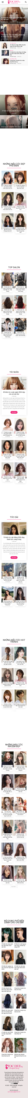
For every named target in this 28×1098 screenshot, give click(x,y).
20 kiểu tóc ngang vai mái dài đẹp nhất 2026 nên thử (7, 208)
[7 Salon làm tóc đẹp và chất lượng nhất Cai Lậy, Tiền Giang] (8, 303)
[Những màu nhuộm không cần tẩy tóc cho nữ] (20, 1045)
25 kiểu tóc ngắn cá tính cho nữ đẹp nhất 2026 (7, 456)
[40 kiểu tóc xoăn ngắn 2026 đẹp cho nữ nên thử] (14, 15)
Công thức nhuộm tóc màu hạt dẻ (20, 1011)
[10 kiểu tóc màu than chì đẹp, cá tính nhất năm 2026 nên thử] (5, 53)
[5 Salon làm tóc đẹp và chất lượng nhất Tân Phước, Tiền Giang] (8, 326)
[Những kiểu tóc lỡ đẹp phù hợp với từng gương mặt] (8, 221)
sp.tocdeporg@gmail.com (14, 1091)
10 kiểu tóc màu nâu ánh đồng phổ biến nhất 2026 (20, 859)
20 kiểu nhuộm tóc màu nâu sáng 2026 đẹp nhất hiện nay (7, 989)
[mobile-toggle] (2, 2)
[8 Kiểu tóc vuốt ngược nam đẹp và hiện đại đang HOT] (20, 935)
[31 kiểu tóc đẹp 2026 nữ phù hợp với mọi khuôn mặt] (5, 45)
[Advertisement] (14, 80)
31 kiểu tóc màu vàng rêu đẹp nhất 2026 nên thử (20, 881)
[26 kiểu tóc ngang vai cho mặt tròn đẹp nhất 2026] (20, 179)
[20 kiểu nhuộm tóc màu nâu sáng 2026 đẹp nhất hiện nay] (8, 828)
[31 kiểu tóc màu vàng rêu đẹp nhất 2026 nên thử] (20, 873)
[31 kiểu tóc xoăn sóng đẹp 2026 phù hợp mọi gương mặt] (20, 221)
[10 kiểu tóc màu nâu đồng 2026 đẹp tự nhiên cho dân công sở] (14, 32)
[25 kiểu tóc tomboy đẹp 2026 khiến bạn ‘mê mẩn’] (20, 697)
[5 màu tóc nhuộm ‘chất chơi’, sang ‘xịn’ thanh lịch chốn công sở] (20, 759)
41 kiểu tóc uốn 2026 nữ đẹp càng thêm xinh (7, 1034)
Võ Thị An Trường (4, 21)
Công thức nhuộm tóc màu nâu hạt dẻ (7, 1055)
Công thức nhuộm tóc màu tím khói (20, 988)
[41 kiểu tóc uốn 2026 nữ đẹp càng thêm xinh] (8, 1023)
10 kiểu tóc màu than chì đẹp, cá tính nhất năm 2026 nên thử (18, 53)
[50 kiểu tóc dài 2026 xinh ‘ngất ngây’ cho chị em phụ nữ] (20, 571)
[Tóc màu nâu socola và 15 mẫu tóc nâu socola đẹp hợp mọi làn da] (8, 805)
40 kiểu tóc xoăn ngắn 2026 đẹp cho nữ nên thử (14, 393)
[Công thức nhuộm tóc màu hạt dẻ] (20, 1001)
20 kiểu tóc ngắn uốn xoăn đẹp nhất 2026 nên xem (20, 456)
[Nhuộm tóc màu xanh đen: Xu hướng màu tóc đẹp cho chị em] (8, 1001)
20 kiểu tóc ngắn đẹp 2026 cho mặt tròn (20, 208)
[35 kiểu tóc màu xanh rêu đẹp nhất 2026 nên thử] (8, 935)
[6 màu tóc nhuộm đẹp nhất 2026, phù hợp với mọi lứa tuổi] (8, 850)
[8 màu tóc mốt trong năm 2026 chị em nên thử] (11, 121)
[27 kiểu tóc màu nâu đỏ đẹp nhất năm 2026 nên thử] (14, 105)
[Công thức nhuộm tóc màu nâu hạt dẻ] (8, 1045)
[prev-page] (12, 711)
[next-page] (15, 711)
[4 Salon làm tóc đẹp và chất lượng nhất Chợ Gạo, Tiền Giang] (20, 303)
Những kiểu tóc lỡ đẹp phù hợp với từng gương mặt (7, 229)
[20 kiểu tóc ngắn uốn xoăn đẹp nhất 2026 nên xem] (20, 448)
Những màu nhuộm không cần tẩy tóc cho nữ (20, 1056)
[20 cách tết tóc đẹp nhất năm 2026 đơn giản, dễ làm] (8, 655)
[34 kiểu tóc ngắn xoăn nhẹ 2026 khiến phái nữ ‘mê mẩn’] (20, 470)
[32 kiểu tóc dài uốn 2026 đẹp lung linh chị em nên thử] (20, 595)
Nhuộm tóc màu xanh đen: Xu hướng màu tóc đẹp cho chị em (7, 1012)
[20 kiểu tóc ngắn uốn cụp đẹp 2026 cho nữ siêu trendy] (20, 426)
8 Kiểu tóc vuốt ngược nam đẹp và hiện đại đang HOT (20, 945)
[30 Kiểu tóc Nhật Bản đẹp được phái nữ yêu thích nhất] (8, 697)
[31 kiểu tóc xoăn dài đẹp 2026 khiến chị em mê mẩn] (8, 571)
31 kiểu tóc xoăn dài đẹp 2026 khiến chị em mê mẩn (7, 579)
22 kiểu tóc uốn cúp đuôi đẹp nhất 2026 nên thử (19, 967)
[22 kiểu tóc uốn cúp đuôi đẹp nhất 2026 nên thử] (20, 957)
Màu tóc (11, 50)
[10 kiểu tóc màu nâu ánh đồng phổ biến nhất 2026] (20, 850)
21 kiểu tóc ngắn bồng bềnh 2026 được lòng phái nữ (7, 434)
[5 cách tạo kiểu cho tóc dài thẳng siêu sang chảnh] (8, 595)
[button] (26, 2)
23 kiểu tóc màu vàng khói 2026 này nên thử (20, 790)
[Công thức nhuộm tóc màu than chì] (20, 1023)
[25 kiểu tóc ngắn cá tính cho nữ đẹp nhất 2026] (8, 448)
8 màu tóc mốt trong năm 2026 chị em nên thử (20, 836)
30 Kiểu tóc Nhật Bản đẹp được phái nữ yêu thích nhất (7, 706)
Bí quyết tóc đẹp (13, 58)
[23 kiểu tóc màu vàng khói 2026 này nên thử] (20, 782)
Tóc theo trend (13, 43)
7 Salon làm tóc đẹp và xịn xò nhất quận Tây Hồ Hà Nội (20, 334)
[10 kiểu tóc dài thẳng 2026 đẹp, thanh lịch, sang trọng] (14, 528)
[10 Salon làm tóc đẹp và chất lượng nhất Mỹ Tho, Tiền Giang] (8, 280)
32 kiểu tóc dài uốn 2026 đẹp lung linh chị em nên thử (20, 603)
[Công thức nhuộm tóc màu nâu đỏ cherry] (5, 61)
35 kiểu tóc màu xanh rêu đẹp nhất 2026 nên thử (7, 945)
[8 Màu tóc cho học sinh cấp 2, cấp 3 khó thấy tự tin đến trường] (8, 759)
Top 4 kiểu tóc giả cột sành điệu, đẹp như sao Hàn (20, 663)
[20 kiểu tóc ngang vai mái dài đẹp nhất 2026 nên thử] (8, 200)
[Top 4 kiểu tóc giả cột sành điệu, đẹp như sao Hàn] (20, 655)
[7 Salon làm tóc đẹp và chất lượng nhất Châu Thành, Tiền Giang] (20, 280)
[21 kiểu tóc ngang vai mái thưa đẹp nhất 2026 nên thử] (8, 179)
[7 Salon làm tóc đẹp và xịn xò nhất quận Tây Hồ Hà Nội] (20, 326)
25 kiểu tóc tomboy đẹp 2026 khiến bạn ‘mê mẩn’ (20, 706)
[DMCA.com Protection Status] (14, 1083)
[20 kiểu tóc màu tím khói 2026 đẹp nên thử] (8, 873)
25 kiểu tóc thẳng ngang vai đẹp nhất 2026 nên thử (7, 684)
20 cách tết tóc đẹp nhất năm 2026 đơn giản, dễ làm (7, 663)
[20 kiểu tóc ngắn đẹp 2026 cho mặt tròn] (20, 200)
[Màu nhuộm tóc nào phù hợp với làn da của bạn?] (20, 805)
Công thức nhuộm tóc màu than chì (20, 1033)
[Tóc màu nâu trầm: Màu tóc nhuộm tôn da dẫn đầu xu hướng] (8, 782)
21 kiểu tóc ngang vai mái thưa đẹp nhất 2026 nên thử (7, 187)
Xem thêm (14, 412)
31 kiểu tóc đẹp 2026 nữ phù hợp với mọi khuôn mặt (18, 45)
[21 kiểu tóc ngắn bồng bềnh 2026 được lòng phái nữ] (8, 426)
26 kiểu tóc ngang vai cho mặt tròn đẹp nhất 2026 (20, 187)
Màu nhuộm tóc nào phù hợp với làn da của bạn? (20, 813)
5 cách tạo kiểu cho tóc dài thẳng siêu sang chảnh (7, 603)
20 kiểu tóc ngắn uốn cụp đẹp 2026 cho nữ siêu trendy (20, 434)
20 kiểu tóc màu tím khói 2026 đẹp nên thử (7, 881)
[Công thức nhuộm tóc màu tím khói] (20, 979)
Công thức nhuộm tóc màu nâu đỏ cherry (17, 61)
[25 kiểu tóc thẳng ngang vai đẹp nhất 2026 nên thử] (8, 676)
